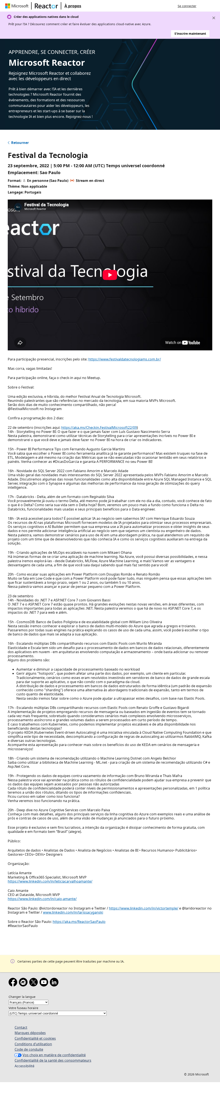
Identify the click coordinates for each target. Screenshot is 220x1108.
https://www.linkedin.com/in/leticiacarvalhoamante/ (50, 881)
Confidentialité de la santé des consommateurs (53, 1060)
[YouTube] (45, 983)
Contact (21, 1027)
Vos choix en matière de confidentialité (54, 1055)
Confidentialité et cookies (35, 1038)
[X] (34, 983)
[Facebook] (14, 983)
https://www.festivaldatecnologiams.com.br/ (124, 359)
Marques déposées (30, 1032)
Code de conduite (29, 1049)
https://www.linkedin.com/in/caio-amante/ (42, 898)
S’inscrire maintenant (190, 33)
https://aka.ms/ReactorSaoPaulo (79, 921)
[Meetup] (24, 983)
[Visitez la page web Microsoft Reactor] (46, 6)
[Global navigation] (204, 6)
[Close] (213, 17)
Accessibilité (24, 1066)
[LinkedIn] (55, 983)
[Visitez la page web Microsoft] (17, 6)
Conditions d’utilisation (33, 1044)
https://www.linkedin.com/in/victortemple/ (143, 908)
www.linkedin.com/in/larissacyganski (73, 912)
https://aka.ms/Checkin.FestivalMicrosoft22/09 (99, 427)
